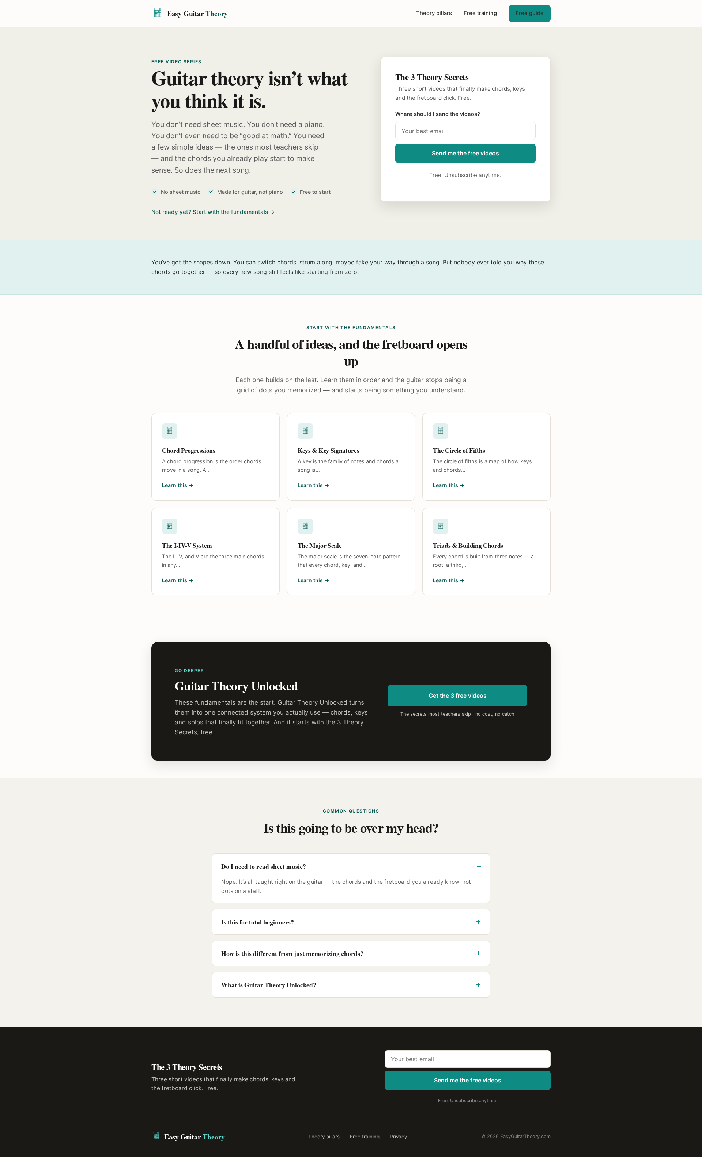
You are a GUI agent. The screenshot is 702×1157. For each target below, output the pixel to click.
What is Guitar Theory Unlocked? (268, 985)
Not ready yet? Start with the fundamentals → (213, 211)
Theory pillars (434, 13)
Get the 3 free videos (458, 695)
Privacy (398, 1136)
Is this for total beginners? (257, 922)
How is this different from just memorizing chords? (292, 953)
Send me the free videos (465, 153)
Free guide (530, 13)
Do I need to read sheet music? (263, 866)
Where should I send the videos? (437, 114)
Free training (480, 13)
